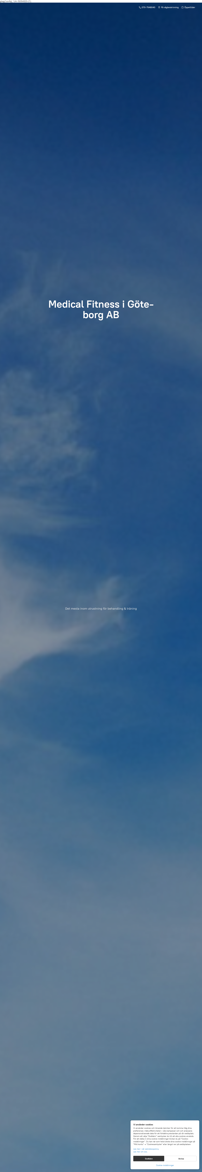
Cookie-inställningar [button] (165, 1165)
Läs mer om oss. (140, 1152)
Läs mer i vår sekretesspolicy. (146, 1149)
